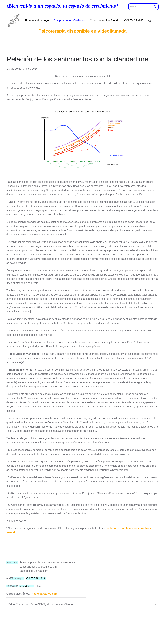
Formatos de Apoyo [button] (37, 20)
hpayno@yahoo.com (44, 593)
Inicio (17, 20)
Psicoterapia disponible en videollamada (83, 30)
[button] (149, 20)
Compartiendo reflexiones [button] (69, 20)
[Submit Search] (156, 6)
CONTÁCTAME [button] (133, 20)
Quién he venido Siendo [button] (104, 20)
